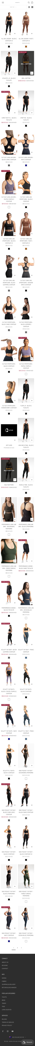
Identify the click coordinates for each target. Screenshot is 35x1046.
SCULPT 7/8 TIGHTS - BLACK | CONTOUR (26, 690)
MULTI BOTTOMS (9, 485)
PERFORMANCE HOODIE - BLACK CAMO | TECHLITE (26, 567)
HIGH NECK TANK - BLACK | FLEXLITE (26, 446)
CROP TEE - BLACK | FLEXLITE (26, 119)
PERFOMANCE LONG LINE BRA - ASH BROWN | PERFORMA (9, 527)
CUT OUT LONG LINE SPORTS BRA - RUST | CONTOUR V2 (26, 241)
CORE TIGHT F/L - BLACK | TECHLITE (9, 119)
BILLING (4, 1019)
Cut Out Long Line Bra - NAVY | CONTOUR (26, 158)
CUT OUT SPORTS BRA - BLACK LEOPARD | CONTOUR (26, 324)
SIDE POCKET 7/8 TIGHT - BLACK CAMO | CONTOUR (26, 811)
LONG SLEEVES (6, 1009)
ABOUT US (5, 962)
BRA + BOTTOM (26, 78)
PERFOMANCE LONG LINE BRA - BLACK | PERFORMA (26, 525)
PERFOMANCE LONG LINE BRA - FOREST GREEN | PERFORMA (9, 568)
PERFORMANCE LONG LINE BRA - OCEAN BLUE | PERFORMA (26, 610)
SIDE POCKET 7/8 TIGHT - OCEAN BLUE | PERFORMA (26, 934)
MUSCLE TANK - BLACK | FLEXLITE (26, 486)
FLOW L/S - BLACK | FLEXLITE (26, 407)
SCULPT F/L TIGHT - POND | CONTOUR (26, 732)
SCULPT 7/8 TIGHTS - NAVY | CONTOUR (9, 732)
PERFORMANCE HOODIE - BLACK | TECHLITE (9, 609)
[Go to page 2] (21, 948)
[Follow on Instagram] (8, 1031)
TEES (3, 1006)
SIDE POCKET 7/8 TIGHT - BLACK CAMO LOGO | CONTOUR (9, 812)
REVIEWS (5, 965)
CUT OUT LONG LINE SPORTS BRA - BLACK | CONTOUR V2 (8, 241)
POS (14, 1041)
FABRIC (4, 981)
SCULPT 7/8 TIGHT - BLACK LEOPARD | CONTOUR (9, 651)
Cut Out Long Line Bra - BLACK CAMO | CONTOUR (8, 158)
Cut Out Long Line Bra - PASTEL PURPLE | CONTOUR (8, 199)
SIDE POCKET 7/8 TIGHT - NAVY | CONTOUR (9, 934)
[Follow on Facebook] (3, 1031)
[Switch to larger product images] (29, 7)
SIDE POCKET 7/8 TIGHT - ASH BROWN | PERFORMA (26, 772)
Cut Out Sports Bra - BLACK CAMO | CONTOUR (9, 323)
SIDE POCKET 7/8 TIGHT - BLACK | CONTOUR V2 (26, 853)
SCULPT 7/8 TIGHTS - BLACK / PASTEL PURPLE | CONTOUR (9, 691)
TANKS (4, 1003)
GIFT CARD (9, 445)
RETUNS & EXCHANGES (9, 987)
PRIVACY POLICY (7, 1025)
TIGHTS (4, 997)
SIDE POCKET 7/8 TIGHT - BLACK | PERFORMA (9, 892)
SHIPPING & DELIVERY (8, 984)
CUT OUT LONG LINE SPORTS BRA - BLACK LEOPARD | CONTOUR (9, 283)
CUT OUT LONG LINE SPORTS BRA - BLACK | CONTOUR (26, 199)
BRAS (3, 1000)
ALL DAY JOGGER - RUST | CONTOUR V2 (26, 40)
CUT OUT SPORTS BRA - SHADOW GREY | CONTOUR (9, 407)
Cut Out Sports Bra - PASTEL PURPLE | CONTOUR (26, 366)
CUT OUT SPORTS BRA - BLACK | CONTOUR (9, 365)
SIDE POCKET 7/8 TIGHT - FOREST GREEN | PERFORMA (26, 894)
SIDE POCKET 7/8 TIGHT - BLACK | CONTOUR (9, 853)
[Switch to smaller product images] (32, 7)
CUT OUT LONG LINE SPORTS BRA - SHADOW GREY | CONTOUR (26, 283)
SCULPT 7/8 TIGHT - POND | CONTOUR (26, 651)
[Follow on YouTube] (12, 1031)
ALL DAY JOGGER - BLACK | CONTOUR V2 (9, 40)
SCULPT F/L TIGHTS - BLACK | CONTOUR (9, 772)
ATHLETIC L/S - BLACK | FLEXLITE (9, 79)
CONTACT (5, 968)
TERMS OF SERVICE (8, 1022)
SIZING (4, 978)
